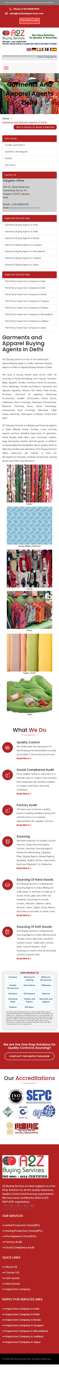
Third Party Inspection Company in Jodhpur (27, 321)
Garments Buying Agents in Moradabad (25, 251)
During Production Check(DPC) (24, 1231)
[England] (29, 49)
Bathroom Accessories (46, 978)
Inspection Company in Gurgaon (25, 1326)
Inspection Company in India (22, 1309)
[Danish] (39, 49)
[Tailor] (29, 694)
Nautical (46, 993)
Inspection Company (18, 1289)
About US (11, 1267)
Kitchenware (29, 993)
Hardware (12, 993)
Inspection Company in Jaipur (23, 1342)
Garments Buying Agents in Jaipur (22, 265)
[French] (49, 49)
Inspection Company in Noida (23, 1320)
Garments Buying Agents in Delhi (21, 232)
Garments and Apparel (16, 152)
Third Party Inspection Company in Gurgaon (27, 301)
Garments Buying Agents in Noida (22, 238)
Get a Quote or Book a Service (35, 127)
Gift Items (10, 165)
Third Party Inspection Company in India (25, 281)
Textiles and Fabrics (15, 145)
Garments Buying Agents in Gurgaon (23, 245)
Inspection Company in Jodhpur (25, 1337)
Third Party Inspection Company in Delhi (25, 288)
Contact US (12, 1273)
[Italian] (44, 49)
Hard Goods (13, 1284)
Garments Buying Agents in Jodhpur (23, 258)
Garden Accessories (13, 986)
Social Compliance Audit (20, 1248)
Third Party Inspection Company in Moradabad (28, 315)
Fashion (8, 158)
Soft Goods (12, 1278)
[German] (34, 49)
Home (5, 119)
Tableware (46, 985)
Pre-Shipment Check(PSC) (21, 1237)
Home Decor (29, 985)
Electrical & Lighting (29, 978)
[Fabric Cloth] (29, 653)
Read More (23, 758)
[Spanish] (54, 49)
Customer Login (29, 20)
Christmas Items (13, 1000)
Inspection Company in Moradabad (27, 1331)
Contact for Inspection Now (29, 1056)
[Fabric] (29, 483)
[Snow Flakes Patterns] (29, 526)
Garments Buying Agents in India (21, 225)
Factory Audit (14, 1242)
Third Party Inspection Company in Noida (25, 295)
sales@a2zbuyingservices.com (24, 208)
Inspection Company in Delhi (23, 1315)
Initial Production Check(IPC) (23, 1225)
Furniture (13, 977)
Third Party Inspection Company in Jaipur (25, 328)
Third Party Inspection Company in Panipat (26, 308)
